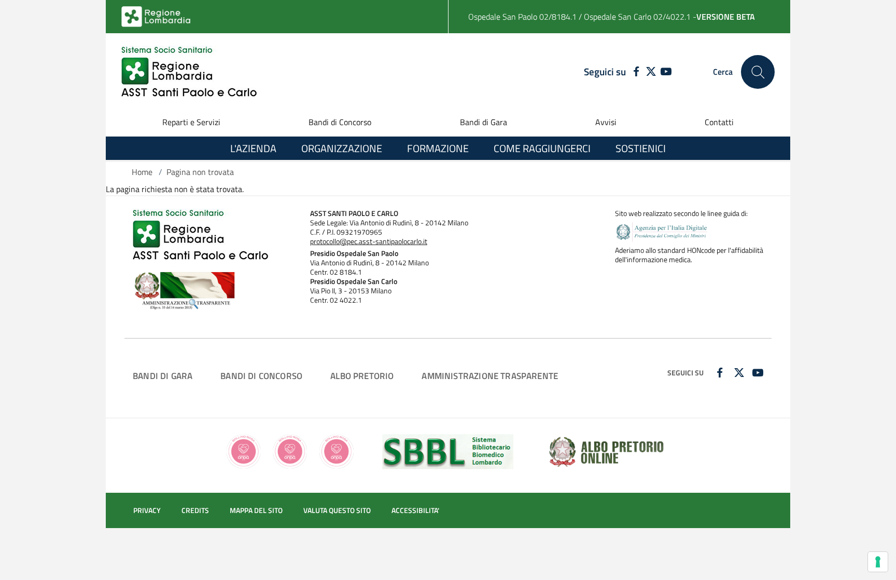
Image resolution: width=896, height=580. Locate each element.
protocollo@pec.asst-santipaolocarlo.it (368, 241)
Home (142, 172)
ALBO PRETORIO (362, 376)
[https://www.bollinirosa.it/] (290, 450)
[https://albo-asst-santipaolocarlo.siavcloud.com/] (606, 450)
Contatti (719, 122)
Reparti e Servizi (191, 122)
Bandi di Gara (483, 122)
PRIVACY (147, 510)
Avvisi (606, 122)
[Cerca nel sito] (758, 72)
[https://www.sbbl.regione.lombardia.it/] (448, 450)
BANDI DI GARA (162, 376)
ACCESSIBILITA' (415, 510)
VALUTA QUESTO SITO (337, 510)
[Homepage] (189, 72)
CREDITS (195, 510)
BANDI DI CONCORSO (261, 376)
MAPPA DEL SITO (256, 510)
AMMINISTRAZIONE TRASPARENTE (490, 376)
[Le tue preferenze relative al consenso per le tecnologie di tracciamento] (878, 562)
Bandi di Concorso (340, 122)
